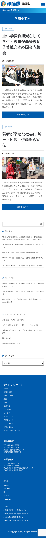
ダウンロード (8, 395)
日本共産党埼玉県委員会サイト (16, 514)
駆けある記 (6, 338)
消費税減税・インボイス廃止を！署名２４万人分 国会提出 (23, 292)
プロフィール (8, 420)
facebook (7, 485)
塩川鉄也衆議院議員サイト (15, 517)
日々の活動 (8, 409)
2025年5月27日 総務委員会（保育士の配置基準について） (23, 259)
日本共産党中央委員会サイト (16, 510)
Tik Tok (6, 495)
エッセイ (7, 413)
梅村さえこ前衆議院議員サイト (16, 520)
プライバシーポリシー (12, 430)
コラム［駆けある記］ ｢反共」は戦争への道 (21, 325)
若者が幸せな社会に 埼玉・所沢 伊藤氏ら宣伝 (22, 139)
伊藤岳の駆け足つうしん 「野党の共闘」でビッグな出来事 (23, 331)
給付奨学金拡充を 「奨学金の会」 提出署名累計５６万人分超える (22, 300)
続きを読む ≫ (23, 115)
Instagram (7, 499)
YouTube (7, 488)
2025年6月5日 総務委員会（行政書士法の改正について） (22, 246)
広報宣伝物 (8, 392)
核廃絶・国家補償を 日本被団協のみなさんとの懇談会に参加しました (23, 285)
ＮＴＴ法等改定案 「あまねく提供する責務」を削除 (22, 266)
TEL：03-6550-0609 (11, 445)
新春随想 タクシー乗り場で (13, 320)
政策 (5, 399)
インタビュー (8, 416)
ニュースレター (9, 423)
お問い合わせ (8, 427)
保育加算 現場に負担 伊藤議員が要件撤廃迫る (20, 252)
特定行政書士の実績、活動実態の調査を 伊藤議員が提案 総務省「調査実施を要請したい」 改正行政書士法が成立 (22, 238)
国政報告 (7, 406)
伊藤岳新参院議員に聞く (11, 343)
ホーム (6, 388)
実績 (5, 402)
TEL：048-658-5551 (11, 463)
